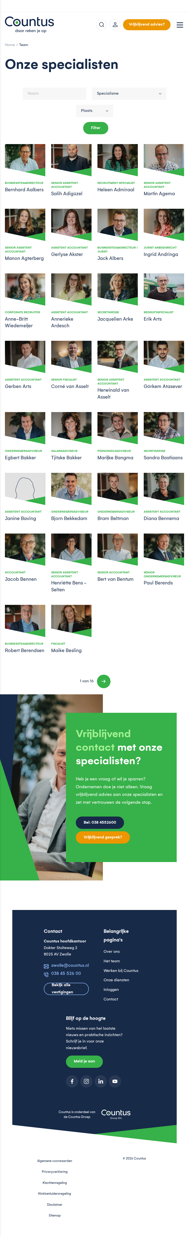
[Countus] (29, 24)
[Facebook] (72, 1081)
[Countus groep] (115, 1117)
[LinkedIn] (100, 1081)
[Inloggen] (115, 24)
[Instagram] (86, 1081)
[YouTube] (115, 1081)
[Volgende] (103, 681)
